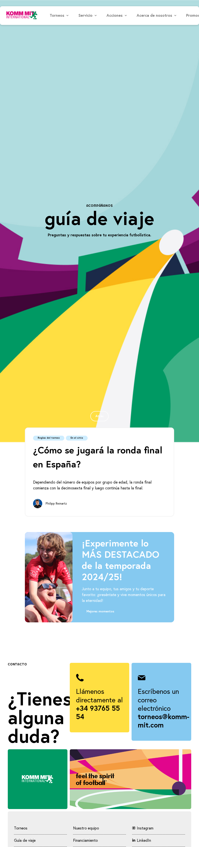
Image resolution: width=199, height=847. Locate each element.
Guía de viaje (25, 841)
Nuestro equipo (86, 828)
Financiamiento (85, 841)
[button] (59, 16)
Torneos (20, 828)
